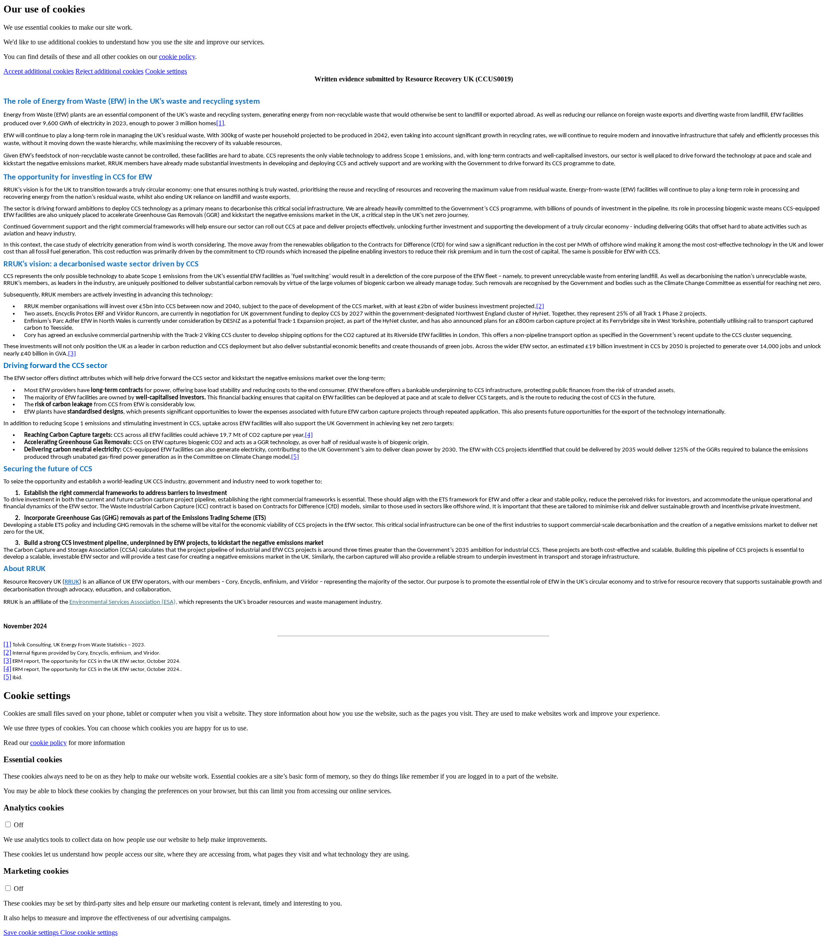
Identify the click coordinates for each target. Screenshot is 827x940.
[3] (72, 353)
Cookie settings (166, 71)
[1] (220, 123)
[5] (295, 456)
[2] (540, 306)
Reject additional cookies (109, 71)
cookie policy (177, 56)
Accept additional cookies (38, 71)
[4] (309, 434)
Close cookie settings (89, 932)
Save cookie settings (31, 932)
